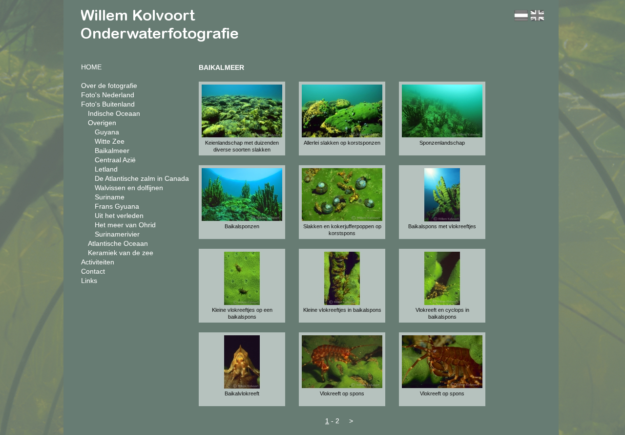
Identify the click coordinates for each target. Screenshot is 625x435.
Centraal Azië (115, 160)
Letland (106, 169)
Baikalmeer (112, 150)
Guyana (107, 132)
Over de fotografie (109, 85)
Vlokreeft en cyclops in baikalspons (442, 313)
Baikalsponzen (242, 226)
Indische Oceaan (114, 113)
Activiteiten (97, 262)
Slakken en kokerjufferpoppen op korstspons (342, 229)
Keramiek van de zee (120, 253)
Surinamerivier (117, 234)
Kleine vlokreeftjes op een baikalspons (242, 313)
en (537, 15)
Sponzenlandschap (442, 143)
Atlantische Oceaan (118, 243)
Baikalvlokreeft (242, 393)
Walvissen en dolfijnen (129, 188)
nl (521, 15)
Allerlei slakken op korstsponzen (342, 143)
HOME (91, 67)
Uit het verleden (119, 215)
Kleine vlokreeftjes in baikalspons (342, 310)
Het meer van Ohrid (125, 225)
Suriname (110, 197)
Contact (93, 271)
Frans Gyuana (117, 206)
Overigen (102, 123)
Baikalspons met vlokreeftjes (442, 226)
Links (89, 280)
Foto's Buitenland (108, 104)
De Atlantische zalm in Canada (142, 178)
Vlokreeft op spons (342, 393)
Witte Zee (110, 141)
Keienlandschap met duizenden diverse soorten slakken (242, 146)
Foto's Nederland (107, 95)
